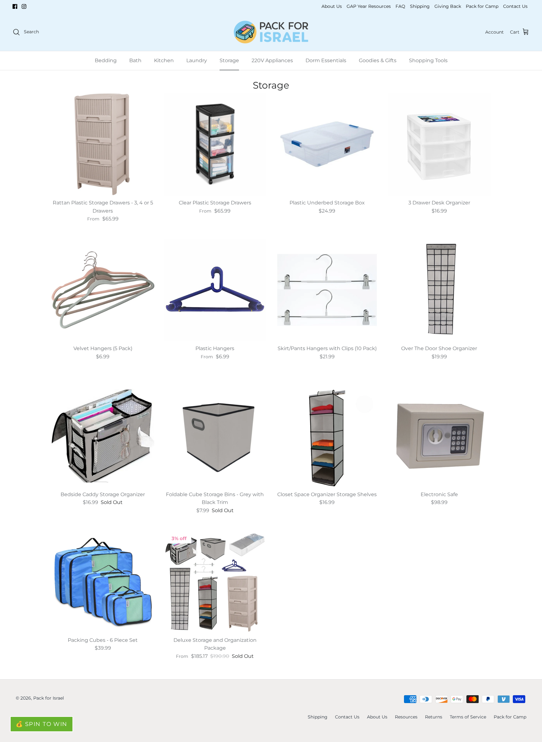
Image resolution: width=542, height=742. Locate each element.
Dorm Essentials (326, 60)
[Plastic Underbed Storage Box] (327, 144)
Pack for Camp (482, 6)
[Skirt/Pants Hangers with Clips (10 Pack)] (327, 290)
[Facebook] (15, 6)
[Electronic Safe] (439, 435)
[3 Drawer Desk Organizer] (439, 144)
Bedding (106, 60)
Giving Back (447, 6)
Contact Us (515, 6)
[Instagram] (24, 6)
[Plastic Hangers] (215, 290)
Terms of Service (468, 717)
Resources (406, 717)
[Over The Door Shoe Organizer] (439, 290)
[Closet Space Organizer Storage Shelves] (327, 435)
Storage (229, 60)
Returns (433, 717)
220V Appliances (272, 60)
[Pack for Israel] (271, 32)
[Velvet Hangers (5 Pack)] (102, 290)
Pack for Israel (48, 698)
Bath (135, 60)
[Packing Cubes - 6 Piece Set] (102, 581)
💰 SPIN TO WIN (41, 724)
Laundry (196, 60)
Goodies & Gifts (377, 60)
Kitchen (164, 60)
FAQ (400, 6)
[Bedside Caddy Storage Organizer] (102, 435)
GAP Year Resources (369, 6)
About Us (331, 6)
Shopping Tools (428, 60)
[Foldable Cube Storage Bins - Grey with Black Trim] (215, 435)
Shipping (420, 6)
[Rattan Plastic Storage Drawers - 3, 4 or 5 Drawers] (102, 144)
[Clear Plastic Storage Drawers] (215, 144)
